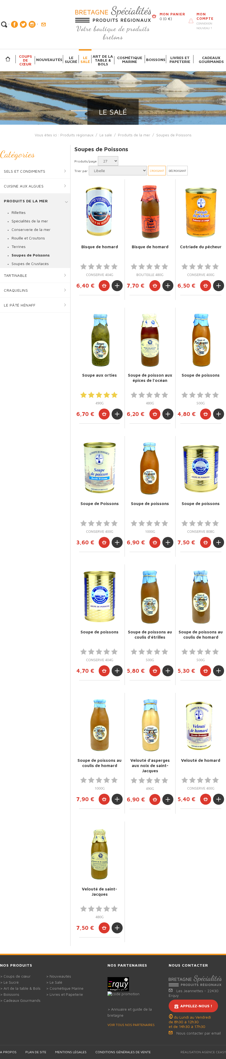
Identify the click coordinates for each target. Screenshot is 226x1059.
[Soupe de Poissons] (99, 468)
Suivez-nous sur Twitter (23, 24)
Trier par (81, 171)
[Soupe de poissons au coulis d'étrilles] (150, 596)
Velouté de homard (200, 760)
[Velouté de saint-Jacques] (99, 853)
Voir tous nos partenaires (131, 1025)
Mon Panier (172, 14)
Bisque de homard (99, 246)
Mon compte (205, 16)
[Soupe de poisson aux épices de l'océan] (150, 340)
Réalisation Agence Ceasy (203, 1052)
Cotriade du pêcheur (201, 246)
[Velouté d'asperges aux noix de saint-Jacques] (150, 725)
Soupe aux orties (99, 375)
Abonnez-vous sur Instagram (32, 24)
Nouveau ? (204, 28)
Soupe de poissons (201, 375)
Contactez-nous (43, 24)
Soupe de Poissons (99, 503)
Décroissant (177, 170)
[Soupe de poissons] (200, 340)
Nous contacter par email (198, 1033)
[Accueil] (8, 59)
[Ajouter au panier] (104, 285)
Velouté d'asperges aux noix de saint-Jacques (150, 765)
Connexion (204, 23)
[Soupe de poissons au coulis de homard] (200, 596)
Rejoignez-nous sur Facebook (14, 24)
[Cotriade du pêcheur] (200, 211)
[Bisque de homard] (99, 211)
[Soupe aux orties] (99, 340)
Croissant (157, 170)
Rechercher (4, 24)
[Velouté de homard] (200, 725)
